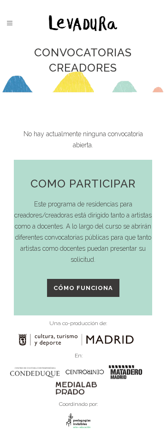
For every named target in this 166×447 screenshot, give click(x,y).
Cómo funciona (83, 287)
